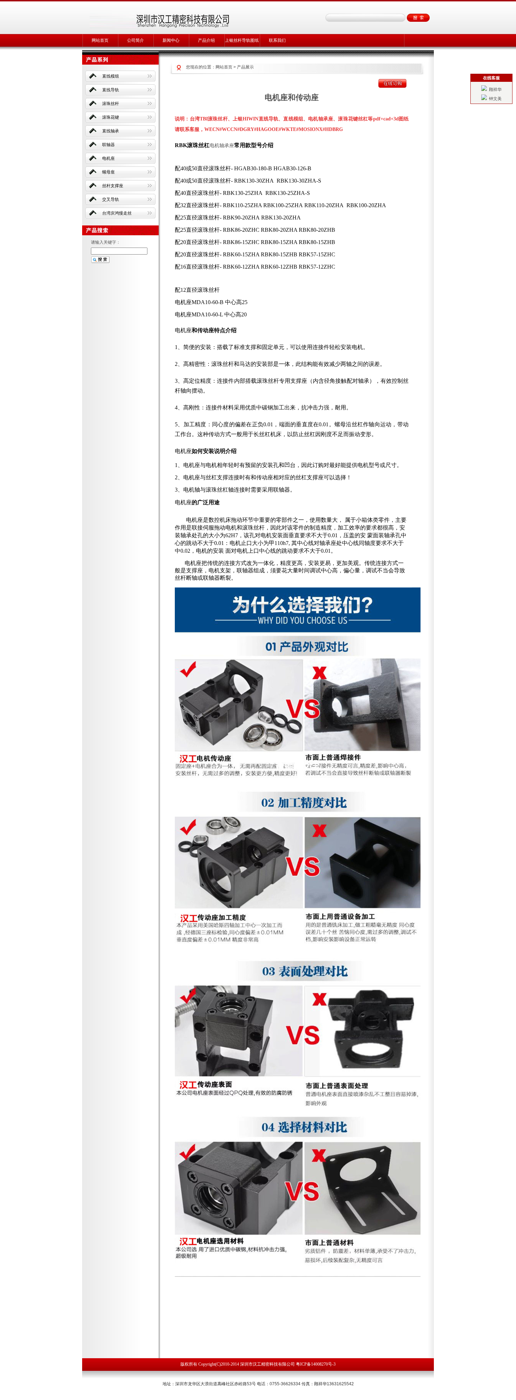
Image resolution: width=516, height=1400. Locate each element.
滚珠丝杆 (110, 103)
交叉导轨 (110, 199)
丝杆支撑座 (112, 185)
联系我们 (277, 40)
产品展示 (245, 67)
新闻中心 (171, 40)
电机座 (108, 158)
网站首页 (100, 40)
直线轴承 (110, 131)
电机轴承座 (222, 145)
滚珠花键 (110, 117)
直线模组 (110, 76)
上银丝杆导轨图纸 (242, 40)
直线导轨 (110, 89)
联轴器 (108, 144)
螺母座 (108, 172)
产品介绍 (206, 40)
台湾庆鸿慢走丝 (117, 213)
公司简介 (135, 40)
